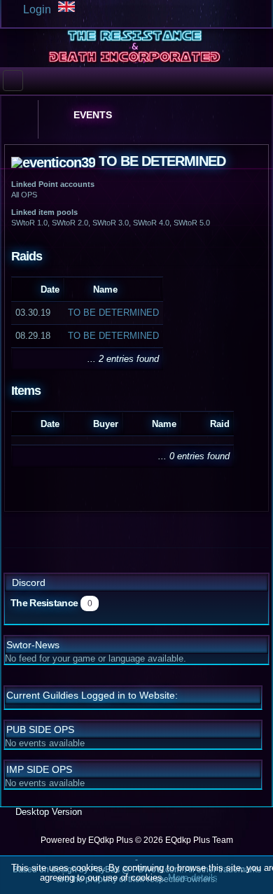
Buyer (105, 424)
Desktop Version (47, 811)
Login (35, 9)
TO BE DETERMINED (113, 312)
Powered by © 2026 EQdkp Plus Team (137, 840)
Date (50, 289)
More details (193, 877)
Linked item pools (44, 212)
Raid (220, 424)
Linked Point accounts (52, 184)
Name (105, 289)
